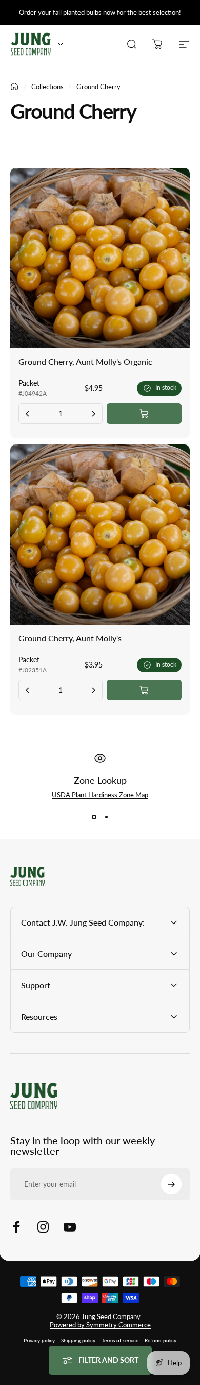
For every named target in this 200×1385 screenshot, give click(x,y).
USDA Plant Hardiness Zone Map (100, 795)
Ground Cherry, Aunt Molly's (70, 638)
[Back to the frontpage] (14, 86)
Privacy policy (39, 1340)
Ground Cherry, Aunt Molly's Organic (85, 361)
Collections (47, 86)
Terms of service (120, 1340)
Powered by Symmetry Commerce (100, 1325)
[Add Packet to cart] (144, 413)
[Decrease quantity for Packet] (27, 413)
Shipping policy (78, 1340)
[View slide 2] (106, 817)
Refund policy (160, 1340)
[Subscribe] (171, 1184)
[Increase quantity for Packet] (93, 413)
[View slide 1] (94, 817)
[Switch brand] (60, 44)
